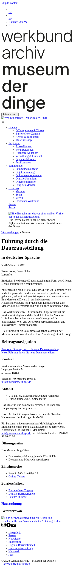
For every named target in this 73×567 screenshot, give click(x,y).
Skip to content (9, 2)
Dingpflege (15, 532)
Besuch (13, 127)
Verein (19, 197)
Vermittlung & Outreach (29, 156)
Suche (12, 207)
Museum (20, 191)
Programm (14, 143)
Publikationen (23, 162)
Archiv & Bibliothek (27, 136)
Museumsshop (24, 139)
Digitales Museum (26, 159)
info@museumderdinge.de (16, 381)
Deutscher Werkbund (27, 200)
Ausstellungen (24, 146)
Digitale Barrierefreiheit (22, 493)
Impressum (15, 541)
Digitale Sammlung (26, 178)
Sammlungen (16, 165)
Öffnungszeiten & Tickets (30, 130)
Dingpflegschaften (26, 181)
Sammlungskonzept (27, 168)
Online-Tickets (17, 476)
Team (19, 194)
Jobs (11, 554)
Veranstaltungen (24, 149)
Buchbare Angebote (27, 152)
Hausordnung (11, 503)
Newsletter (15, 538)
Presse (12, 204)
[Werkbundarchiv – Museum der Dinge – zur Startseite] (36, 110)
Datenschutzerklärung (21, 548)
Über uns (14, 188)
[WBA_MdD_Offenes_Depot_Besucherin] (36, 216)
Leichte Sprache (18, 21)
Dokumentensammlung (29, 175)
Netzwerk (14, 551)
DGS (12, 25)
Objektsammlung (25, 172)
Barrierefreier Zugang (28, 133)
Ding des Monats (25, 184)
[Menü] (2, 122)
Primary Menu (10, 114)
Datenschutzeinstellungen (15, 563)
